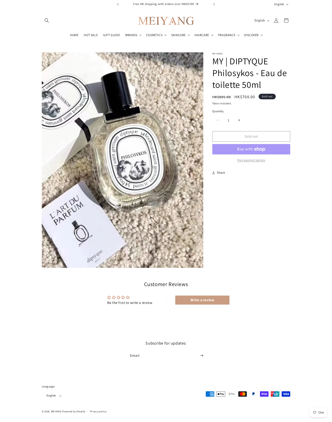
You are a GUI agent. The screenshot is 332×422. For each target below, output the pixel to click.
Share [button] (221, 172)
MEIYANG (56, 411)
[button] (47, 21)
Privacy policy (98, 411)
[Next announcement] (214, 4)
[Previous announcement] (118, 4)
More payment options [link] (251, 160)
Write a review (202, 300)
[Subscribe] (201, 355)
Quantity (218, 111)
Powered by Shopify (73, 411)
